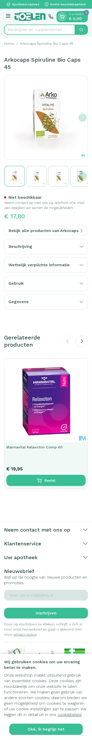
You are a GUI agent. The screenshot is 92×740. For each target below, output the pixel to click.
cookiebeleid (69, 714)
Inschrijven (46, 613)
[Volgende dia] (82, 341)
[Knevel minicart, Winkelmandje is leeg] (62, 16)
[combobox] (39, 30)
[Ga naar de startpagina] (30, 16)
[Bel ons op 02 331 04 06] (50, 16)
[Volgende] (82, 118)
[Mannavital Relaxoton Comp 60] (46, 400)
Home (9, 43)
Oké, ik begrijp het (46, 729)
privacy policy (25, 634)
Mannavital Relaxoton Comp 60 (34, 447)
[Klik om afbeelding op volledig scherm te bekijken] (46, 117)
